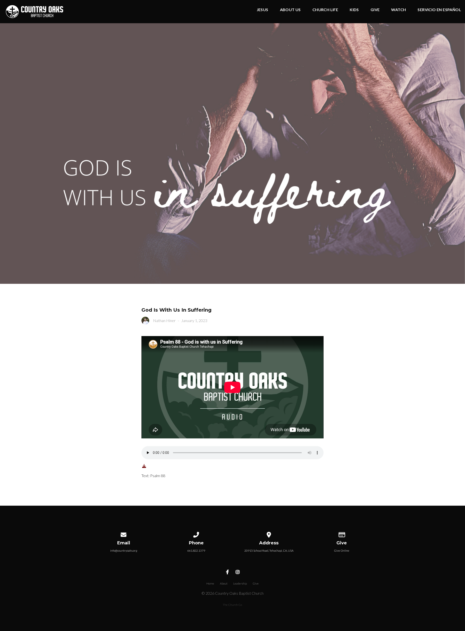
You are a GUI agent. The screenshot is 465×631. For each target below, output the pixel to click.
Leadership (240, 583)
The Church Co (232, 605)
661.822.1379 (196, 550)
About (223, 583)
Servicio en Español (439, 10)
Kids (354, 10)
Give (375, 10)
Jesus (262, 10)
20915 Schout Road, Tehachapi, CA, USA (269, 550)
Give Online (341, 550)
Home (210, 583)
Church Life (325, 10)
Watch (398, 10)
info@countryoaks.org (123, 550)
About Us (290, 10)
